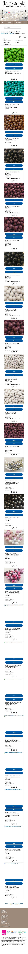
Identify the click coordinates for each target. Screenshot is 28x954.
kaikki (17, 903)
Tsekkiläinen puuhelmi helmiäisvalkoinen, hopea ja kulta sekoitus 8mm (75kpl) (12, 482)
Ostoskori (18, 22)
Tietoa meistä (4, 912)
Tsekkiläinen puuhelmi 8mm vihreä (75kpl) (12, 71)
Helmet (6, 33)
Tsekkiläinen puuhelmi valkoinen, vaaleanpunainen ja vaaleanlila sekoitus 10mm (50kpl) (13, 555)
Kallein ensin (20, 40)
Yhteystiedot (3, 914)
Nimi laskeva (7, 42)
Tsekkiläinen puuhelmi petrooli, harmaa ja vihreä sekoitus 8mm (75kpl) (13, 851)
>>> (21, 903)
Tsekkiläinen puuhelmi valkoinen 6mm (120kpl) (11, 378)
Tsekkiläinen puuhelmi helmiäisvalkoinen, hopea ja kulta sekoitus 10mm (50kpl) (12, 814)
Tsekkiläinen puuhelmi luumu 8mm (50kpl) (12, 207)
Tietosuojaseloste (5, 915)
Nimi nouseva (7, 40)
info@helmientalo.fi (5, 925)
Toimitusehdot (4, 916)
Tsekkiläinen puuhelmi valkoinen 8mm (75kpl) (10, 413)
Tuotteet (9, 22)
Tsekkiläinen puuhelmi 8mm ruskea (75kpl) (12, 139)
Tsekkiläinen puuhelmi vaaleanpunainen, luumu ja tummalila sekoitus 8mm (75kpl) (13, 740)
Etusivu (2, 33)
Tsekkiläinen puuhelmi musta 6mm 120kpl (12, 518)
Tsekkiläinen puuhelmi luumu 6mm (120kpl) (12, 447)
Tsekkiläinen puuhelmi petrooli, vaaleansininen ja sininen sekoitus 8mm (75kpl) (13, 703)
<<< (6, 903)
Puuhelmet (12, 33)
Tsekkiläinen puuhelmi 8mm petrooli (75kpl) (12, 105)
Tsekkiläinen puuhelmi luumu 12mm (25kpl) (12, 344)
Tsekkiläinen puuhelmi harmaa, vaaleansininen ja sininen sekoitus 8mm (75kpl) (13, 666)
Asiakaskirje (3, 911)
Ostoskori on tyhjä (19, 18)
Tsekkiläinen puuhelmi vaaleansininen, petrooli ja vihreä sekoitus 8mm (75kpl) (12, 887)
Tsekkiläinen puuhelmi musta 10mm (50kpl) (12, 172)
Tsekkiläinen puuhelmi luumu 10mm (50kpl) (12, 241)
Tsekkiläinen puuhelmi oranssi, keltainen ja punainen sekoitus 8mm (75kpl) (13, 629)
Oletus (18, 42)
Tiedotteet (3, 910)
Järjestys (5, 39)
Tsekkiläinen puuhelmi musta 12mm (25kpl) (12, 275)
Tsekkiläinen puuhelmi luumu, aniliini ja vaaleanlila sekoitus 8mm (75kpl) (12, 593)
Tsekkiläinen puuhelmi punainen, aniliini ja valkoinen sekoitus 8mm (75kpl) (13, 777)
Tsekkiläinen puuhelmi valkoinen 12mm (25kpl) (11, 310)
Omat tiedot (21, 11)
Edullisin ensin (7, 44)
